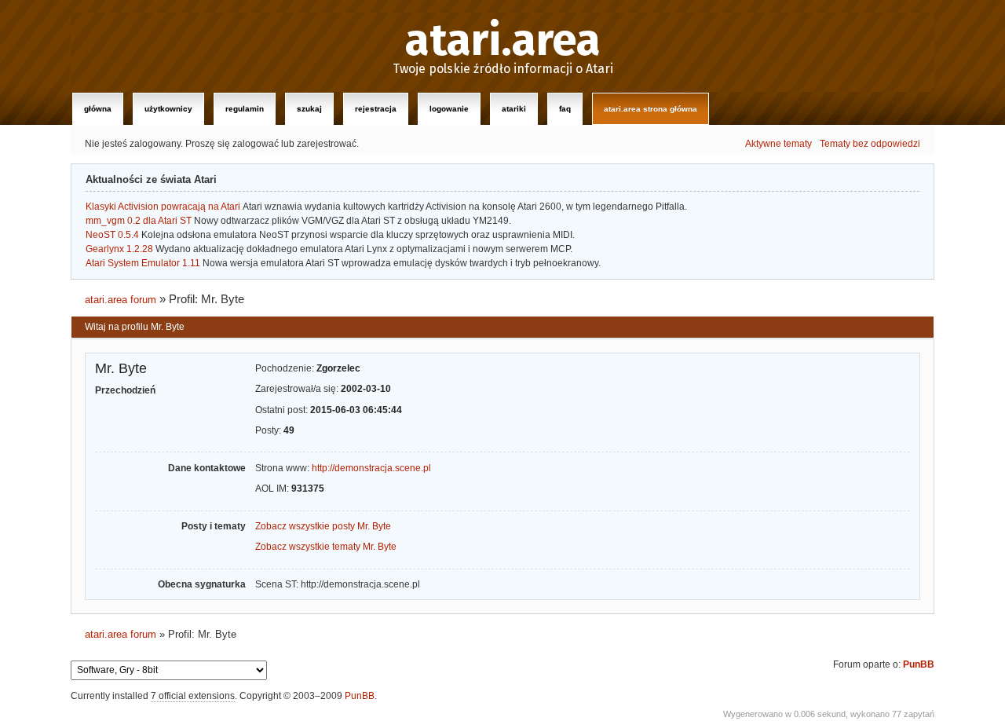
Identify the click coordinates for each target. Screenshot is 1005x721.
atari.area (503, 41)
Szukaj (309, 108)
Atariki (514, 108)
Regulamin (244, 108)
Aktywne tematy (778, 143)
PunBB (918, 664)
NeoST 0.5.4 (112, 234)
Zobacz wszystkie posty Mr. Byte (323, 526)
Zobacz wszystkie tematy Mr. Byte (326, 546)
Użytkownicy (168, 108)
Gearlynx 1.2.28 (119, 248)
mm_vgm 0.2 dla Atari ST (139, 220)
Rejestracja (376, 108)
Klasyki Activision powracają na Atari (163, 206)
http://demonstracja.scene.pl (371, 468)
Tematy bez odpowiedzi (870, 143)
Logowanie (449, 108)
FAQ (565, 108)
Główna (97, 108)
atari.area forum (120, 300)
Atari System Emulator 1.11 (143, 263)
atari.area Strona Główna (650, 108)
